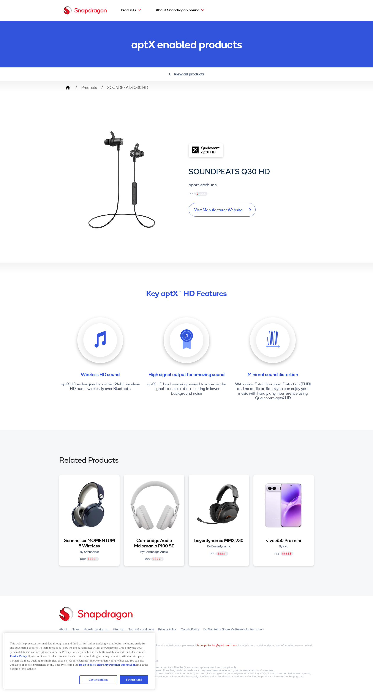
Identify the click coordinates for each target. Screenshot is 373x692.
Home (68, 87)
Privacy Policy (167, 629)
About (63, 629)
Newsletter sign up (96, 629)
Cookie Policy (190, 629)
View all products (189, 74)
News (75, 629)
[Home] (85, 10)
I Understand (134, 679)
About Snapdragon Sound (177, 10)
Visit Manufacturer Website (218, 209)
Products (128, 10)
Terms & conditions (141, 629)
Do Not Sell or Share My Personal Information (233, 629)
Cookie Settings (98, 679)
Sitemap (118, 629)
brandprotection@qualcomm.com (217, 645)
